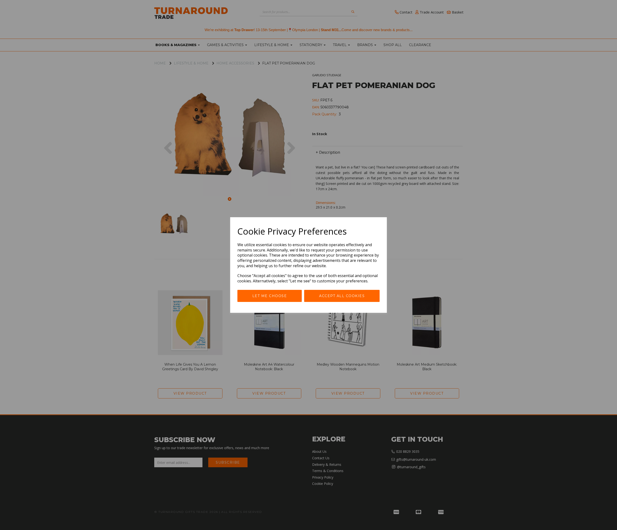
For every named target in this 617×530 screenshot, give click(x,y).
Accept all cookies (342, 296)
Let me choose (269, 296)
